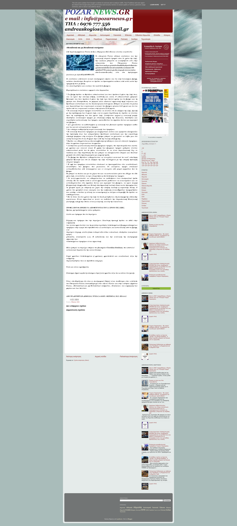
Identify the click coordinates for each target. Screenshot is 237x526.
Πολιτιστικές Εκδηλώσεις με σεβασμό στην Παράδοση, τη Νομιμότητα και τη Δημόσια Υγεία (160, 346)
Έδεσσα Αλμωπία (142, 35)
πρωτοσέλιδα (152, 137)
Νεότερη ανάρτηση (73, 356)
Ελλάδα (157, 35)
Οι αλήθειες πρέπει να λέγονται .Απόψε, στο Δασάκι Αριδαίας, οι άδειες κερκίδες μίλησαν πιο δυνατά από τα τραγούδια (159, 337)
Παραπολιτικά (111, 39)
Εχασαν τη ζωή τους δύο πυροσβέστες (156, 225)
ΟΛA (88, 39)
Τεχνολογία (145, 39)
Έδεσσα (128, 35)
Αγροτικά (70, 35)
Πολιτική (124, 39)
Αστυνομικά (105, 35)
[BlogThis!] (73, 299)
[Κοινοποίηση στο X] (74, 299)
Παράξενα (98, 39)
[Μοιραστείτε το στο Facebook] (76, 299)
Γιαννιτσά (117, 35)
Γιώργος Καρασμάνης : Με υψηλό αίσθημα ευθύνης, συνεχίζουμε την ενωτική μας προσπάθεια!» (159, 235)
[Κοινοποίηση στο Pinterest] (78, 299)
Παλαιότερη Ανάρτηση (128, 356)
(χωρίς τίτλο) (153, 254)
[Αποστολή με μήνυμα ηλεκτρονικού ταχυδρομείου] (71, 299)
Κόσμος (167, 35)
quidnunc (119, 519)
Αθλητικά (81, 35)
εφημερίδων (159, 137)
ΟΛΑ (80, 39)
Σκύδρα (134, 39)
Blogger (130, 519)
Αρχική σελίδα (100, 356)
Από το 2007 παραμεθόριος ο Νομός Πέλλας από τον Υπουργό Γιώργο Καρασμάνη (160, 217)
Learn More (154, 5)
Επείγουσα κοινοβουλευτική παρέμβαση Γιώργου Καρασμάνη (158, 275)
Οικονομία (70, 39)
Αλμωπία (92, 35)
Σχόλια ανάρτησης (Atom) (81, 360)
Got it (163, 5)
